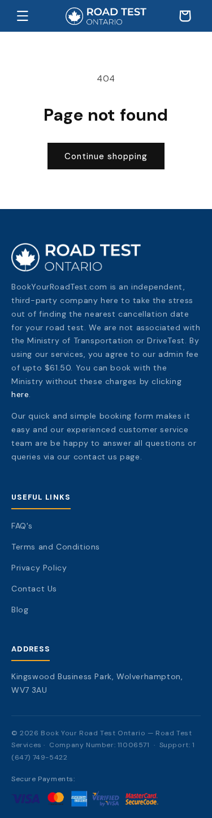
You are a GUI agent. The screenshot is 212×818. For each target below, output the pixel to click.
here (20, 394)
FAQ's (22, 526)
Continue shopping (106, 156)
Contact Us (34, 588)
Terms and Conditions (55, 547)
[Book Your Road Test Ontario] (106, 257)
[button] (22, 15)
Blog (19, 609)
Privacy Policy (39, 568)
